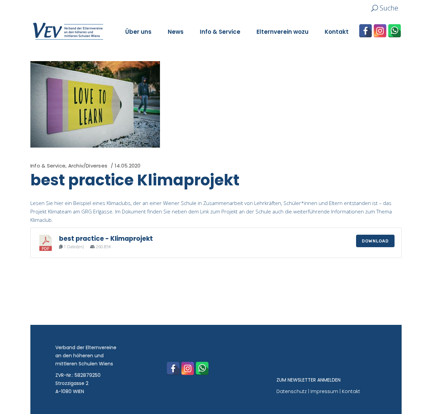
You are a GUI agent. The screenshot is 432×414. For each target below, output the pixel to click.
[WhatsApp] (394, 30)
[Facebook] (365, 30)
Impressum (324, 391)
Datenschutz (291, 391)
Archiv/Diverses (87, 165)
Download (375, 240)
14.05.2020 (127, 165)
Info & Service (47, 165)
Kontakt (351, 391)
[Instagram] (380, 30)
